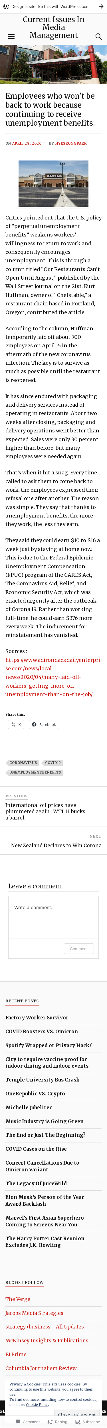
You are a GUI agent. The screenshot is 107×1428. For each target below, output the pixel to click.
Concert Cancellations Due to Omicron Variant (42, 1166)
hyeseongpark (71, 143)
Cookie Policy (37, 1404)
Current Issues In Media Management (53, 27)
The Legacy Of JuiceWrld (36, 1183)
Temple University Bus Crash (42, 1080)
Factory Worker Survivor (36, 1018)
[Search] (93, 36)
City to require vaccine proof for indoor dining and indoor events (46, 1062)
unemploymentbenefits (35, 772)
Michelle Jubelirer (28, 1107)
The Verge (17, 1299)
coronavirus (23, 763)
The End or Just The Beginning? (45, 1135)
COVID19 (53, 763)
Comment (79, 948)
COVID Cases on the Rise (36, 1149)
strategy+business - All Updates (44, 1327)
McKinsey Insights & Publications (46, 1341)
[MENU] (11, 36)
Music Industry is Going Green (44, 1121)
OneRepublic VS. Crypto (35, 1094)
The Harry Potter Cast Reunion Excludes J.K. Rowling (44, 1242)
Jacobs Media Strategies (34, 1313)
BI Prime (16, 1354)
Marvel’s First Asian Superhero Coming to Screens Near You (44, 1221)
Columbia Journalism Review (40, 1368)
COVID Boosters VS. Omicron (41, 1031)
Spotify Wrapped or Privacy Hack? (48, 1045)
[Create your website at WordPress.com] (53, 6)
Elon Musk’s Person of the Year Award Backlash (44, 1200)
